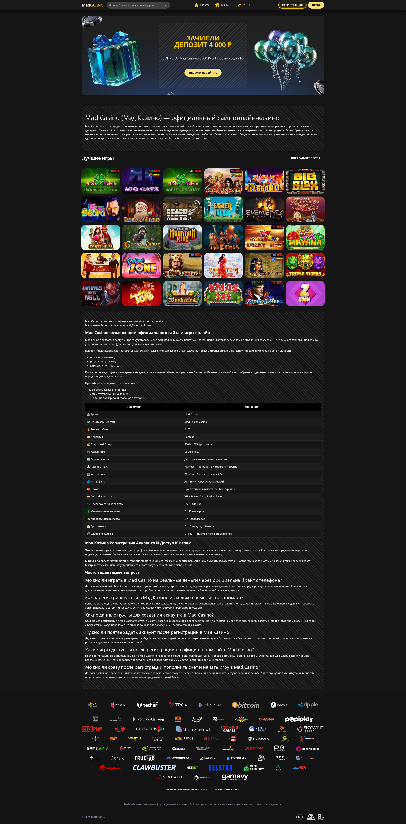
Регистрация (292, 5)
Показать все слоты (305, 158)
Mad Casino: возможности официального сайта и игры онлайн (124, 321)
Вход (316, 5)
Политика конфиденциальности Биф (187, 789)
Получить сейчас (203, 73)
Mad (92, 5)
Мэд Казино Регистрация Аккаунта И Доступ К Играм (118, 325)
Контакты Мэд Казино (227, 789)
